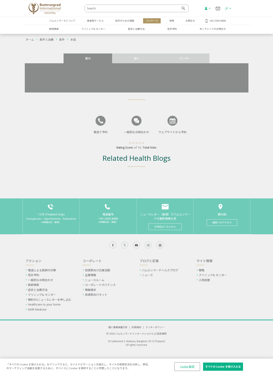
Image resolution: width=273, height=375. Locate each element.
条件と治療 (47, 39)
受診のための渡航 (124, 20)
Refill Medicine (37, 309)
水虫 (73, 39)
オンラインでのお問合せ (212, 28)
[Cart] (218, 8)
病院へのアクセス (221, 222)
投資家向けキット (96, 295)
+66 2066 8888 (217, 20)
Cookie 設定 (187, 366)
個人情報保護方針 (118, 327)
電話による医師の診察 (42, 270)
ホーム (30, 39)
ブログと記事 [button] (149, 261)
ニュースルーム (94, 280)
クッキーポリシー (155, 327)
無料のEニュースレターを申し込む (49, 300)
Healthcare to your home (44, 304)
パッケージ (152, 20)
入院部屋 (204, 280)
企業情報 (90, 275)
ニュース (147, 275)
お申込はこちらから (165, 226)
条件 (62, 39)
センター (185, 58)
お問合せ (190, 20)
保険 (171, 20)
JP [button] (227, 8)
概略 (201, 270)
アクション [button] (33, 261)
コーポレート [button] (92, 261)
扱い (136, 58)
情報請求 (90, 290)
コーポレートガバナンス (100, 285)
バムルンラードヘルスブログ (160, 270)
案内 (88, 58)
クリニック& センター (93, 28)
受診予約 (172, 28)
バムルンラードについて (62, 20)
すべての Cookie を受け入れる (223, 366)
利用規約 (136, 327)
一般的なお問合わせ (40, 280)
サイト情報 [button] (204, 261)
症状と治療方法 (136, 28)
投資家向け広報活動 (97, 270)
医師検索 (54, 28)
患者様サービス (95, 20)
